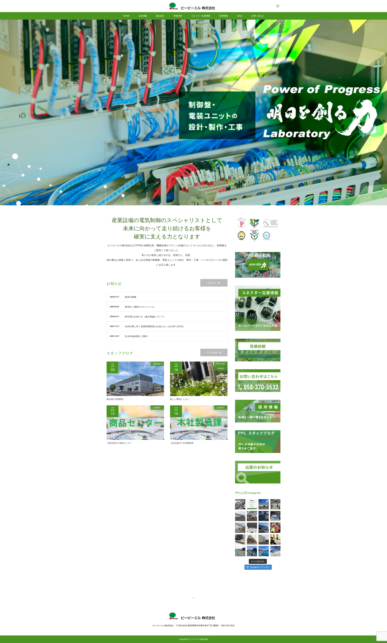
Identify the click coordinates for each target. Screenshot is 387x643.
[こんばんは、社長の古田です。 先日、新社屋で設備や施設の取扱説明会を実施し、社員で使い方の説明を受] (275, 504)
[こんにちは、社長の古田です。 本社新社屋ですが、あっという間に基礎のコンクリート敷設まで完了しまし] (240, 551)
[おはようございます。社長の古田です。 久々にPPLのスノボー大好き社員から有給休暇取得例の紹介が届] (275, 551)
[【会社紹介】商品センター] (135, 422)
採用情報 (223, 15)
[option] (193, 112)
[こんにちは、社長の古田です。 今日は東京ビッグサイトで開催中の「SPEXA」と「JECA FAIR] (275, 516)
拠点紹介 (160, 15)
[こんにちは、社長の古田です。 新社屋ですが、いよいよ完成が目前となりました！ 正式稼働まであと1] (252, 516)
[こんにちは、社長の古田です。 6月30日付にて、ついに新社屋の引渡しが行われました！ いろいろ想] (240, 516)
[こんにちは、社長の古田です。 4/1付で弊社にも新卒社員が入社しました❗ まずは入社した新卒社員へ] (275, 539)
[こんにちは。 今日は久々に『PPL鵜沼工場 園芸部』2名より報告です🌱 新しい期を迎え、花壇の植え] (240, 539)
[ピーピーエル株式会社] (193, 6)
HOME (126, 15)
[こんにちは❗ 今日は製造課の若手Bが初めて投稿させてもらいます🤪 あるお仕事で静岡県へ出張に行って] (275, 528)
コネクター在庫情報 (200, 15)
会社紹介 (157, 363)
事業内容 (178, 15)
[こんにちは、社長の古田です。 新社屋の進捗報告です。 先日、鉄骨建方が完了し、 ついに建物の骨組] (252, 539)
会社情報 (143, 15)
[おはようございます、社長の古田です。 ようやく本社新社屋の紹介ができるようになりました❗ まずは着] (264, 551)
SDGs (239, 15)
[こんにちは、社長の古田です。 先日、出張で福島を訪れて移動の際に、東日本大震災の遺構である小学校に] (264, 539)
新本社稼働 (130, 296)
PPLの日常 (220, 363)
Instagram (277, 5)
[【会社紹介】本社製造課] (199, 422)
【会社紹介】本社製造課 (181, 442)
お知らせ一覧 (214, 282)
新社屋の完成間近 (115, 399)
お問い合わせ (257, 15)
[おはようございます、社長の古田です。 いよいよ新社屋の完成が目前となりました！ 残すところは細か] (264, 516)
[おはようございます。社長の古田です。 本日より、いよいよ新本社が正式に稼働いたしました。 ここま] (264, 504)
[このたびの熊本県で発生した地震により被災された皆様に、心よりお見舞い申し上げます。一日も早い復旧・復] (252, 504)
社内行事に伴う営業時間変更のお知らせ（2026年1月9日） (155, 326)
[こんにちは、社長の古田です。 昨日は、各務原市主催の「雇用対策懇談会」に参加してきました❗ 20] (252, 528)
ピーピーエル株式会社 (199, 639)
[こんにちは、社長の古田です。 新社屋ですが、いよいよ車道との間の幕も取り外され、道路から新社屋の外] (240, 528)
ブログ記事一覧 (214, 352)
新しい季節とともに (179, 399)
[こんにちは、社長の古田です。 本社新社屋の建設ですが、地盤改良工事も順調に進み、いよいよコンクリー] (252, 551)
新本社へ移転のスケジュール (139, 306)
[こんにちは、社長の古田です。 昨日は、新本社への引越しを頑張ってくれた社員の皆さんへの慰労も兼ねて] (240, 504)
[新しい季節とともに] (199, 379)
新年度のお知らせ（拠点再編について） (145, 316)
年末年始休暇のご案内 (136, 336)
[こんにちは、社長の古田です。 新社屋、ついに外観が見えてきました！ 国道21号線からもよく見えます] (264, 528)
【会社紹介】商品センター (119, 442)
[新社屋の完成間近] (135, 379)
